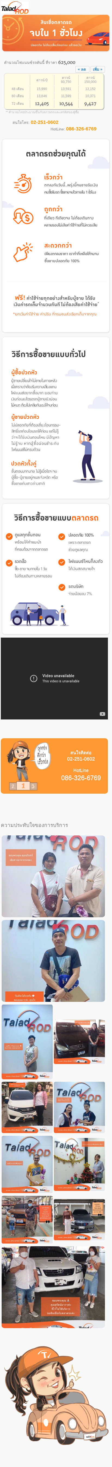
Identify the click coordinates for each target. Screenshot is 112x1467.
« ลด (82, 69)
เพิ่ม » (97, 69)
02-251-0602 (44, 122)
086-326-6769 (81, 129)
